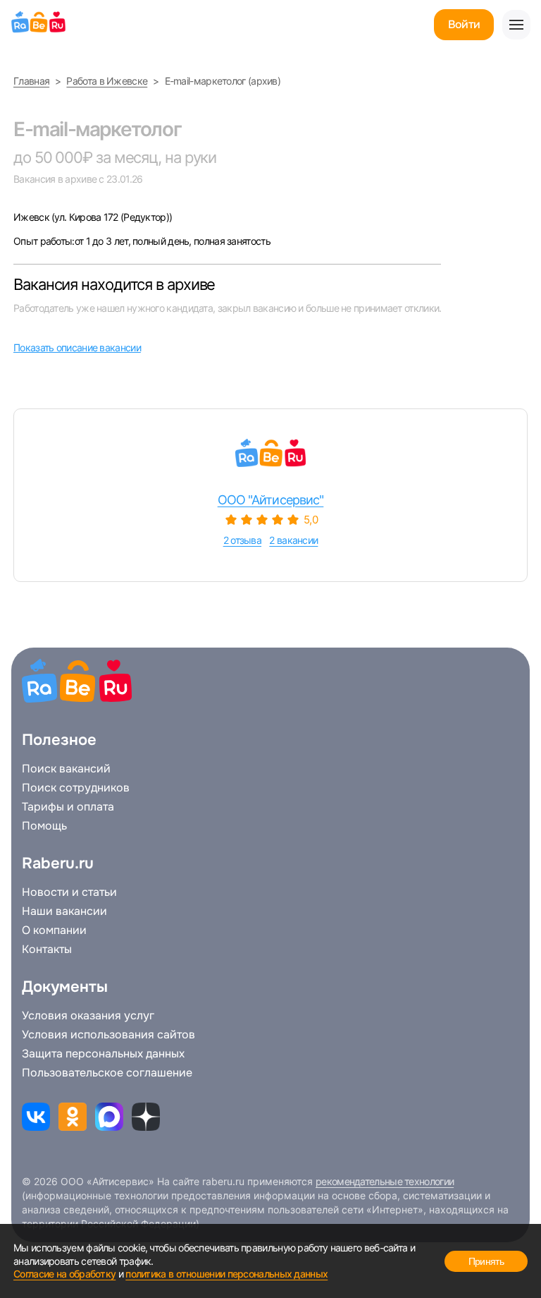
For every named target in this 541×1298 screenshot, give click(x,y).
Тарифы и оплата (68, 807)
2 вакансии (293, 540)
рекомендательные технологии (385, 1181)
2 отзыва (242, 540)
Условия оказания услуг (88, 1016)
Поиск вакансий (66, 769)
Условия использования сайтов (108, 1035)
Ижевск (32, 217)
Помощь (44, 826)
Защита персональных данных (103, 1054)
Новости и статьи (69, 892)
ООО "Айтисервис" (271, 499)
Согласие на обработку (64, 1274)
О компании (54, 930)
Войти (464, 24)
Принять (486, 1261)
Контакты (47, 949)
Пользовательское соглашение (107, 1073)
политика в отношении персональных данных (226, 1274)
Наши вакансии (64, 911)
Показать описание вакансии (77, 347)
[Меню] (516, 25)
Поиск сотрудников (76, 788)
